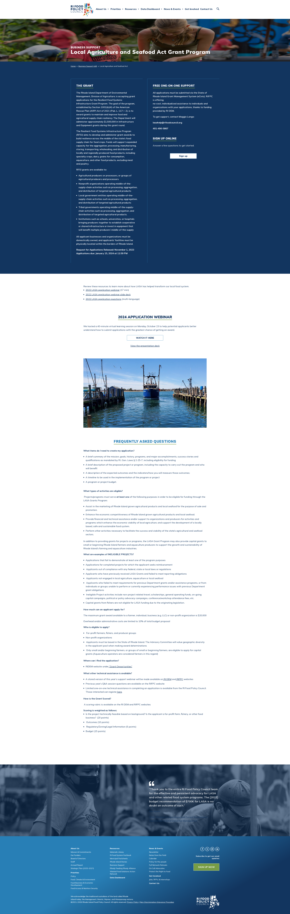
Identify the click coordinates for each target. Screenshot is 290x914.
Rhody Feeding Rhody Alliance (123, 868)
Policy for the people (157, 862)
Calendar (153, 858)
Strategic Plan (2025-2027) (82, 868)
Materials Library (117, 852)
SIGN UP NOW (206, 867)
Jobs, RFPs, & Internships (159, 879)
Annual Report (77, 865)
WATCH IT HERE (145, 337)
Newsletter (153, 852)
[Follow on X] (207, 849)
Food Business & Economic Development (82, 884)
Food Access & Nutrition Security (84, 888)
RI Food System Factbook (120, 855)
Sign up (183, 156)
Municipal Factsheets (119, 858)
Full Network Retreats (158, 865)
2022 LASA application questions (103, 299)
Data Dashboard (150, 9)
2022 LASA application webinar (103, 290)
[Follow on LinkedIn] (217, 849)
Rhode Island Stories (118, 862)
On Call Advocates (157, 868)
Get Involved (192, 9)
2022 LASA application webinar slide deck (108, 294)
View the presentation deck (145, 345)
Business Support (117, 865)
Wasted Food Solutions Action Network (122, 872)
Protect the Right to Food (159, 871)
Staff (73, 862)
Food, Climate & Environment (83, 879)
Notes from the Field (157, 855)
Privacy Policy (133, 902)
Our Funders (76, 855)
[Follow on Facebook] (202, 849)
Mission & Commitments (81, 852)
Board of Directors (78, 858)
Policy (73, 876)
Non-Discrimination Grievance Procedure (157, 902)
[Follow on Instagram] (212, 849)
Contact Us (206, 9)
